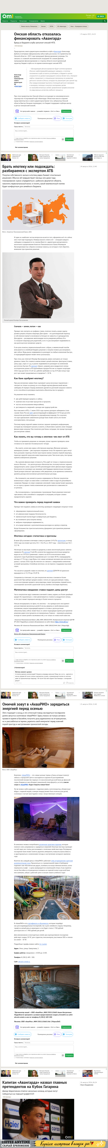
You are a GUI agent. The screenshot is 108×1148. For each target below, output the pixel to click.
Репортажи (23, 21)
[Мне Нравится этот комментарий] (64, 683)
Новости (5, 21)
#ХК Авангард (18, 46)
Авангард (57, 51)
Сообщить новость (24, 118)
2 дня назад (18, 683)
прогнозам (61, 540)
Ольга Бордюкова (86, 1085)
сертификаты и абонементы (38, 923)
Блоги (43, 21)
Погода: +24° (90, 16)
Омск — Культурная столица (79, 26)
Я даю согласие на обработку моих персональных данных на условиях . (35, 139)
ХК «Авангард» (61, 26)
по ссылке (43, 944)
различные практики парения (50, 844)
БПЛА (51, 26)
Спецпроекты (33, 21)
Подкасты (13, 21)
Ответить (71, 683)
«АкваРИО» (26, 775)
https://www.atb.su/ (61, 622)
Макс (58, 118)
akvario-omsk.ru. (24, 962)
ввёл (31, 413)
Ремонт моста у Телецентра (29, 26)
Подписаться (66, 111)
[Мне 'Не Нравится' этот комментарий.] (67, 683)
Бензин (43, 26)
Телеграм (68, 118)
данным (34, 366)
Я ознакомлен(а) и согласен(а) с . (29, 141)
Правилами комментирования (36, 141)
